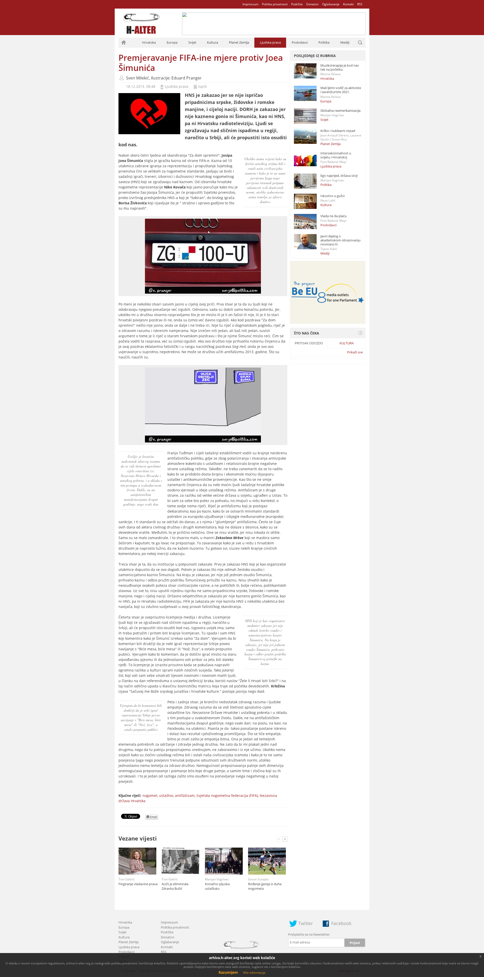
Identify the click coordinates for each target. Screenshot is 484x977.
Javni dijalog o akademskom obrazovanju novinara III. (340, 240)
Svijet (192, 42)
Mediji (344, 42)
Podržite (297, 4)
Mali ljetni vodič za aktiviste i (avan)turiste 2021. (340, 90)
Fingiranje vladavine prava (138, 884)
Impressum (250, 4)
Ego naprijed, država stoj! (339, 175)
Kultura (212, 42)
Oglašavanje (331, 4)
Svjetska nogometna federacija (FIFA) (227, 795)
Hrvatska (149, 42)
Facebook (341, 923)
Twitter (305, 923)
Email (153, 817)
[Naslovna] (123, 43)
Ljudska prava (270, 42)
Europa (172, 42)
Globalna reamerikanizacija (340, 110)
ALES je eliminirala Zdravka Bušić (175, 886)
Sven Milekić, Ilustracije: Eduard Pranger (164, 78)
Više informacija (254, 972)
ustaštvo (166, 795)
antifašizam (185, 795)
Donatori (312, 4)
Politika (323, 42)
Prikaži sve (355, 352)
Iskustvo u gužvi (332, 195)
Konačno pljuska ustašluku (217, 886)
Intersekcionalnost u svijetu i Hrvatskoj (335, 155)
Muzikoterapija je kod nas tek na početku (339, 67)
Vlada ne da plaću (333, 216)
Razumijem (228, 972)
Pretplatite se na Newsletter (309, 934)
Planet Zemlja (239, 42)
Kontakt (348, 4)
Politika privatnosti (275, 4)
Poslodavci (300, 42)
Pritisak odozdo (309, 343)
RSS (359, 4)
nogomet (149, 795)
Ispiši (202, 86)
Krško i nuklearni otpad (337, 130)
